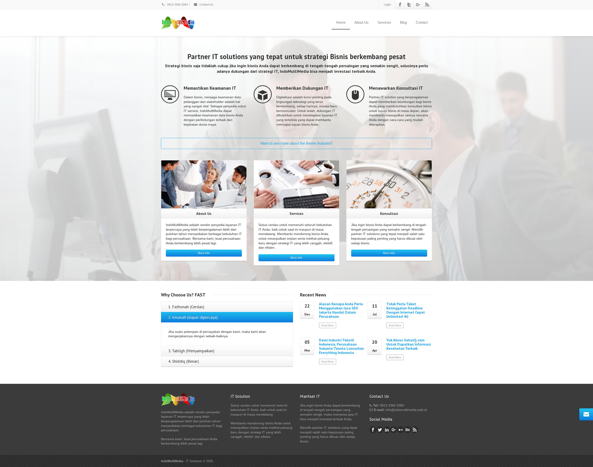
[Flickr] (400, 429)
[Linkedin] (386, 429)
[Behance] (407, 429)
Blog (403, 22)
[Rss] (427, 4)
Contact (422, 22)
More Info (204, 253)
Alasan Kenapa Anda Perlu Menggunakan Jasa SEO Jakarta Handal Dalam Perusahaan (341, 310)
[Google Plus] (418, 4)
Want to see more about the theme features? (296, 143)
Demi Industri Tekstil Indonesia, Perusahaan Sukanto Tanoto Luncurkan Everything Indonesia (341, 346)
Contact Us (206, 4)
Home (340, 22)
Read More (327, 325)
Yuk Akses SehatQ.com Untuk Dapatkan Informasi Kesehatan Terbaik (408, 344)
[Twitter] (409, 4)
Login (387, 4)
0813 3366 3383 (177, 4)
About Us (361, 22)
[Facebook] (400, 4)
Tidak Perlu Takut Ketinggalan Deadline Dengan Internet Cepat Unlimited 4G (405, 310)
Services (384, 22)
